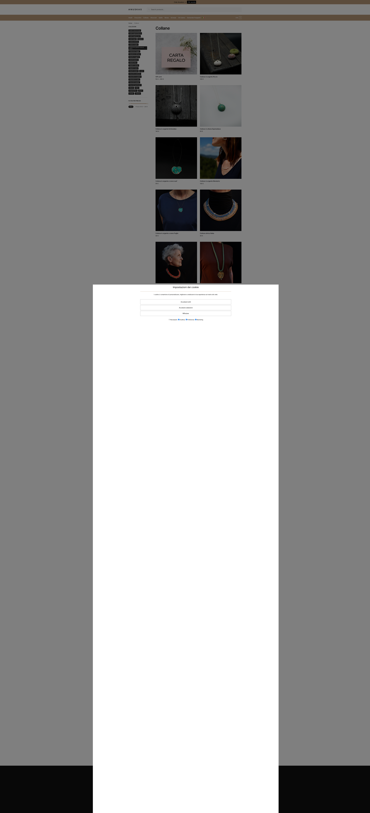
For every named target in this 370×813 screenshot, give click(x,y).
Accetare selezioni (186, 308)
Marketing (200, 319)
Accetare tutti (186, 302)
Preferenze (190, 319)
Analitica (182, 319)
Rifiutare (186, 313)
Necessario (173, 319)
